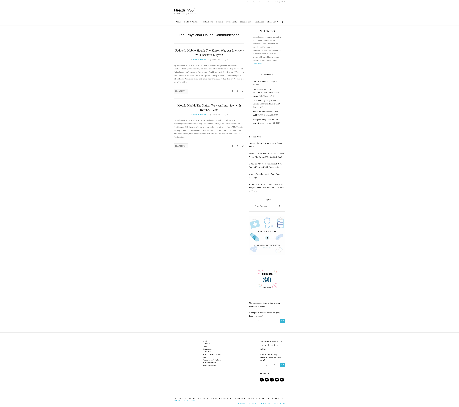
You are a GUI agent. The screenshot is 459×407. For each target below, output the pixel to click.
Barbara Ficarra (200, 60)
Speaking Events (258, 2)
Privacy (252, 404)
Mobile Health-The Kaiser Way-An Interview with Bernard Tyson (209, 107)
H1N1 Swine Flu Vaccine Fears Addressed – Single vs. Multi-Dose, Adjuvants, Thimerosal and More (266, 187)
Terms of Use (264, 404)
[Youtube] (282, 2)
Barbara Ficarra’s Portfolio (212, 360)
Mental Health (245, 21)
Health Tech (259, 21)
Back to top (279, 404)
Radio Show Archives (210, 363)
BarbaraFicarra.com (184, 401)
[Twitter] (277, 2)
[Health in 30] (185, 10)
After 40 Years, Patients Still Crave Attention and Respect (266, 176)
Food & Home (207, 21)
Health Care (271, 21)
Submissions (207, 349)
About (178, 21)
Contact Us (206, 344)
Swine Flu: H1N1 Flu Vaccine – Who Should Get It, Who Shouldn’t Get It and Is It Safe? (266, 155)
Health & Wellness (191, 21)
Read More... (180, 91)
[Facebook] (275, 2)
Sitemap (242, 404)
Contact (249, 2)
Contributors (268, 2)
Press (205, 346)
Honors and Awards (209, 365)
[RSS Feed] (284, 2)
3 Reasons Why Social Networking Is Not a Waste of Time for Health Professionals (265, 165)
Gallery (205, 357)
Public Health (231, 21)
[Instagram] (279, 2)
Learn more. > (258, 63)
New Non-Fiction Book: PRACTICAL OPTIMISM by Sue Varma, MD (266, 92)
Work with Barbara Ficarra (212, 354)
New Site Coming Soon (262, 81)
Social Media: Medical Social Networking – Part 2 (265, 145)
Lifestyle (219, 21)
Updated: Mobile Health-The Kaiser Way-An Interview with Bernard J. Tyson (209, 52)
